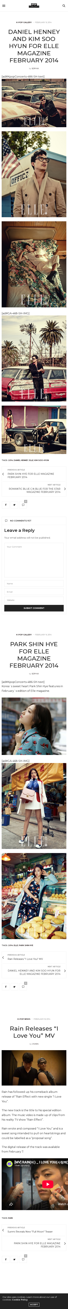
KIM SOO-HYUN (41, 460)
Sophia (35, 68)
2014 (10, 460)
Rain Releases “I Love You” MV (34, 1032)
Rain (10, 1218)
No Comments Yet (20, 520)
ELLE (31, 460)
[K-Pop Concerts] (34, 5)
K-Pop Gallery (24, 22)
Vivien (35, 1044)
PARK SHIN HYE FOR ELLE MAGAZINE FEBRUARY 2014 (33, 654)
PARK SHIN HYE (26, 945)
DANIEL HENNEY (21, 460)
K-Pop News (23, 1019)
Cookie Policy (20, 1299)
